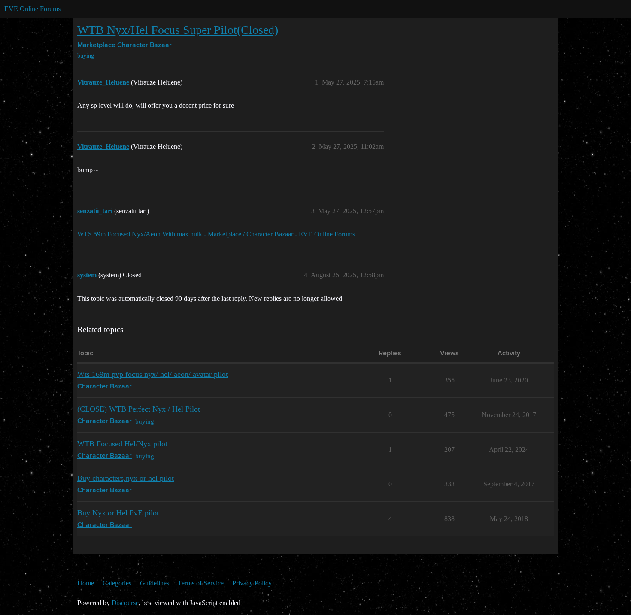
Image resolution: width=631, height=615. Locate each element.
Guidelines (154, 583)
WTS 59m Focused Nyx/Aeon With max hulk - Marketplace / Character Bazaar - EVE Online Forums (216, 234)
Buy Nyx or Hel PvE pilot (118, 513)
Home (85, 583)
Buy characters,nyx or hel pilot (125, 478)
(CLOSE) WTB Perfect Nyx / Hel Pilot (138, 409)
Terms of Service (201, 583)
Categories (117, 583)
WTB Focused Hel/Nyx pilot (122, 443)
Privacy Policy (252, 583)
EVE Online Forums (32, 8)
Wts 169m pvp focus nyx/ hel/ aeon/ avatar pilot (152, 374)
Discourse (125, 602)
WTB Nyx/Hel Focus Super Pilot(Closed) (177, 29)
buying (85, 55)
